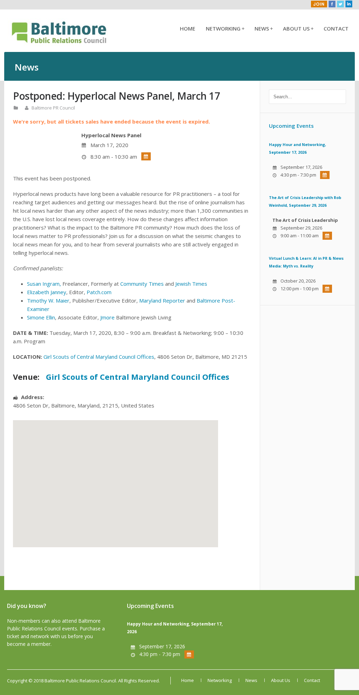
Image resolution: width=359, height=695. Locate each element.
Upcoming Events (291, 125)
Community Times (142, 283)
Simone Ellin (41, 317)
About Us (298, 28)
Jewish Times (191, 283)
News (263, 28)
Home (187, 28)
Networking (225, 28)
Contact (336, 28)
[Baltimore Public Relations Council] (59, 44)
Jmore (107, 317)
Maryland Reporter (162, 300)
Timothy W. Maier (48, 300)
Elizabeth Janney (46, 292)
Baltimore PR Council (53, 108)
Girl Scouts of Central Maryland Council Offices (98, 356)
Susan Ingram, (44, 283)
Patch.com (99, 292)
